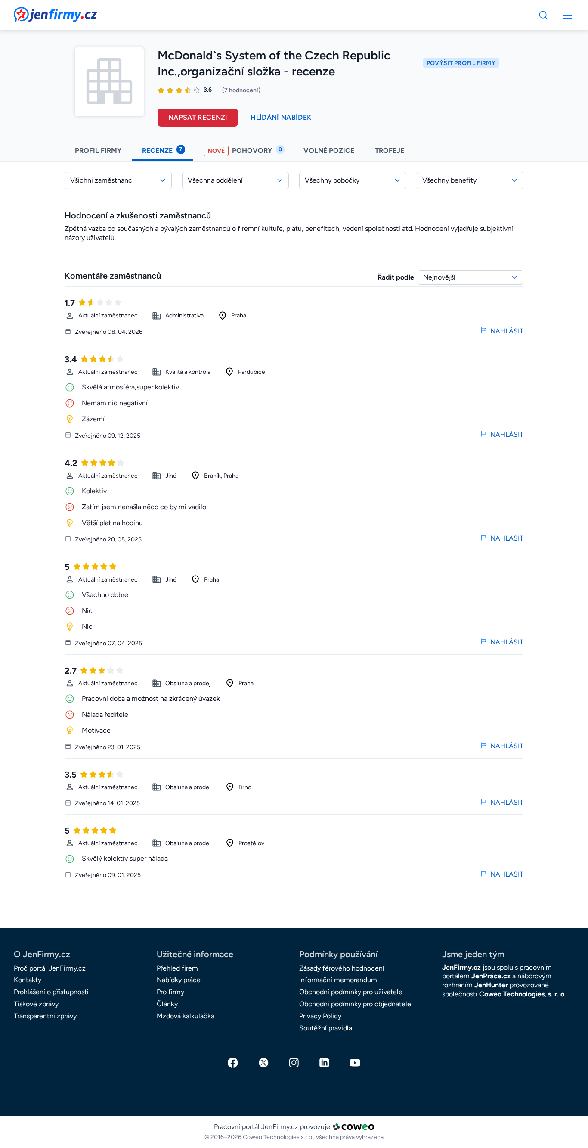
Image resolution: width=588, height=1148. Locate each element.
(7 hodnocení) (241, 90)
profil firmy (98, 150)
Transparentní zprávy (45, 1016)
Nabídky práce (179, 980)
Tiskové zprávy (36, 1004)
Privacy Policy (320, 1016)
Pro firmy (170, 992)
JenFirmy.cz (37, 12)
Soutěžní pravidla (325, 1028)
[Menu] (543, 15)
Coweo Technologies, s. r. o (521, 994)
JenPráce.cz (491, 976)
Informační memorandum (338, 980)
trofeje (390, 150)
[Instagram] (294, 1063)
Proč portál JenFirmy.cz (50, 968)
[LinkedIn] (324, 1063)
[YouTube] (355, 1063)
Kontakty (27, 980)
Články (167, 1004)
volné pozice (328, 150)
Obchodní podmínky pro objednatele (355, 1004)
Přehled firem (177, 968)
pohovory (244, 150)
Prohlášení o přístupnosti (51, 992)
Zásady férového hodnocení (341, 968)
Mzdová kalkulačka (185, 1016)
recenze (162, 150)
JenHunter (491, 985)
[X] (263, 1063)
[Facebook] (233, 1063)
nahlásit (506, 331)
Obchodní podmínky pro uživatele (350, 992)
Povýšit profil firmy (461, 63)
